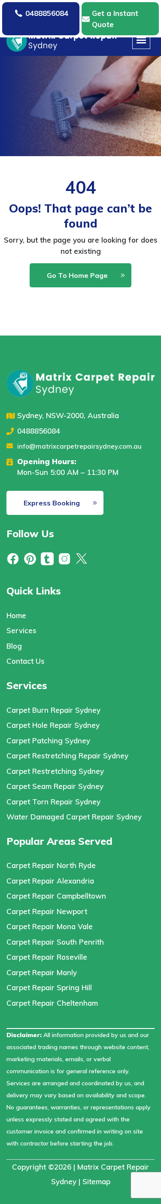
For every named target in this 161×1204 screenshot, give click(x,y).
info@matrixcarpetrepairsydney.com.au (79, 446)
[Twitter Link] (81, 558)
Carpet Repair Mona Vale (49, 926)
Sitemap (96, 1181)
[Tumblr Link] (47, 558)
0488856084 (46, 13)
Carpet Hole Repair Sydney (53, 725)
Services (21, 630)
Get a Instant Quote (115, 19)
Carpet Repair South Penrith (55, 941)
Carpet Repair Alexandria (50, 880)
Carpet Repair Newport (46, 911)
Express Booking (52, 503)
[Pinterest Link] (30, 558)
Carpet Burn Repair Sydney (53, 709)
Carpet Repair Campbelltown (56, 895)
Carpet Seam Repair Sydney (54, 786)
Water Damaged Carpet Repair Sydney (74, 816)
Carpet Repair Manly (41, 972)
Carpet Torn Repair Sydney (53, 801)
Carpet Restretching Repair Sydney (67, 755)
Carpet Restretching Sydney (55, 771)
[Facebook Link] (12, 558)
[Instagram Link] (64, 558)
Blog (14, 645)
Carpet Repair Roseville (46, 956)
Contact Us (25, 660)
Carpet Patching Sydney (48, 740)
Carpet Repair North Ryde (51, 865)
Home (16, 615)
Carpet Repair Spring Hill (49, 987)
